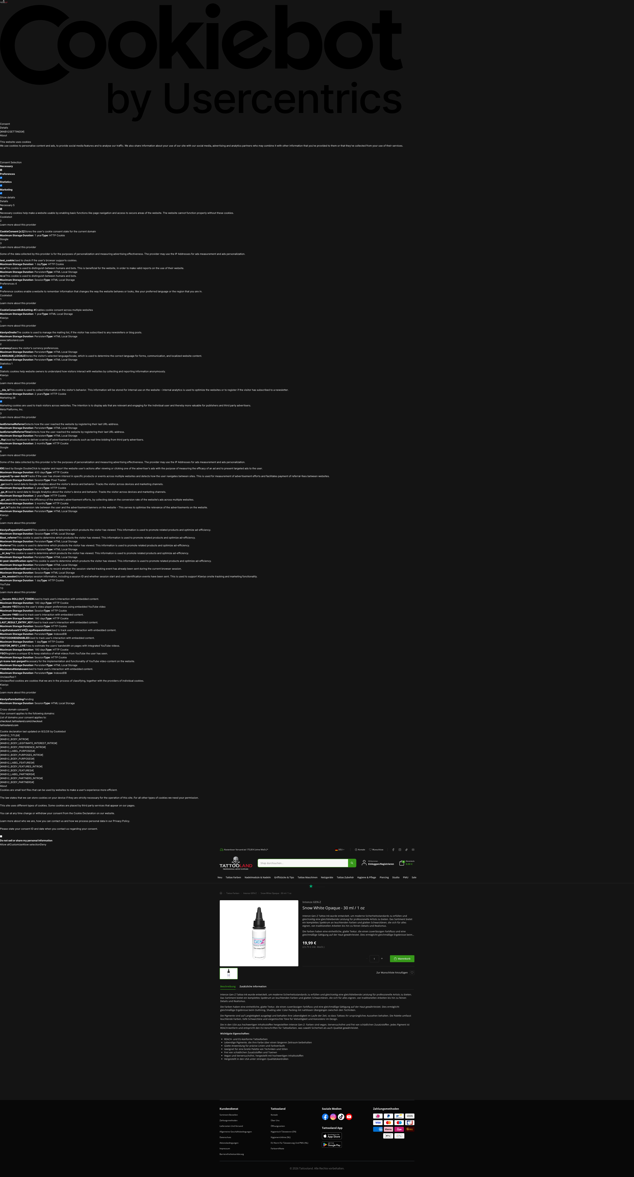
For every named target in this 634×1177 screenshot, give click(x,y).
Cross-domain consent (14, 709)
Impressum (225, 1148)
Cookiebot (60, 731)
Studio (395, 877)
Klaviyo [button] (4, 319)
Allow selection (31, 844)
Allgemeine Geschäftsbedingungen (236, 1131)
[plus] (382, 958)
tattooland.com (9, 725)
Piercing (384, 877)
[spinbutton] (374, 958)
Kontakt (274, 1114)
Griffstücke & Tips (284, 877)
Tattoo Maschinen (307, 877)
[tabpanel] (317, 1027)
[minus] (367, 958)
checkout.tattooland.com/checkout (21, 721)
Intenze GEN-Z (250, 893)
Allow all (5, 844)
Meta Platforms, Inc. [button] (11, 411)
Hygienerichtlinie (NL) (281, 1137)
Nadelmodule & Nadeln (258, 877)
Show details (7, 197)
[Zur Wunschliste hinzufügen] (412, 972)
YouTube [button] (5, 586)
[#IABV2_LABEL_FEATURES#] (17, 762)
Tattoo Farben (233, 877)
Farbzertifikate (277, 1148)
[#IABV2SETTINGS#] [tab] (12, 131)
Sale (414, 877)
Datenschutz (225, 1137)
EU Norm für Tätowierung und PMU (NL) (289, 1142)
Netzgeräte (327, 877)
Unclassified (8, 676)
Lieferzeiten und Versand (231, 1126)
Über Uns (275, 1120)
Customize (16, 844)
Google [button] (4, 241)
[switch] (1, 178)
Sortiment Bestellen (229, 1114)
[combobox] (339, 851)
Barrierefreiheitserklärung (232, 1154)
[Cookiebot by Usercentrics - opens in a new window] (201, 62)
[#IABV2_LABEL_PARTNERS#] (17, 774)
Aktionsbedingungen (229, 1142)
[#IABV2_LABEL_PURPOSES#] (17, 751)
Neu (220, 877)
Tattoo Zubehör (345, 877)
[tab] (228, 986)
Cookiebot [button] (6, 218)
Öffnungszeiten (278, 1126)
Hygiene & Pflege (366, 877)
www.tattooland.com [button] (12, 342)
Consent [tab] (5, 123)
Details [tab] (4, 127)
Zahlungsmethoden (228, 1120)
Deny (43, 844)
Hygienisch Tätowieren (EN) (283, 1131)
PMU (405, 877)
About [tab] (3, 135)
